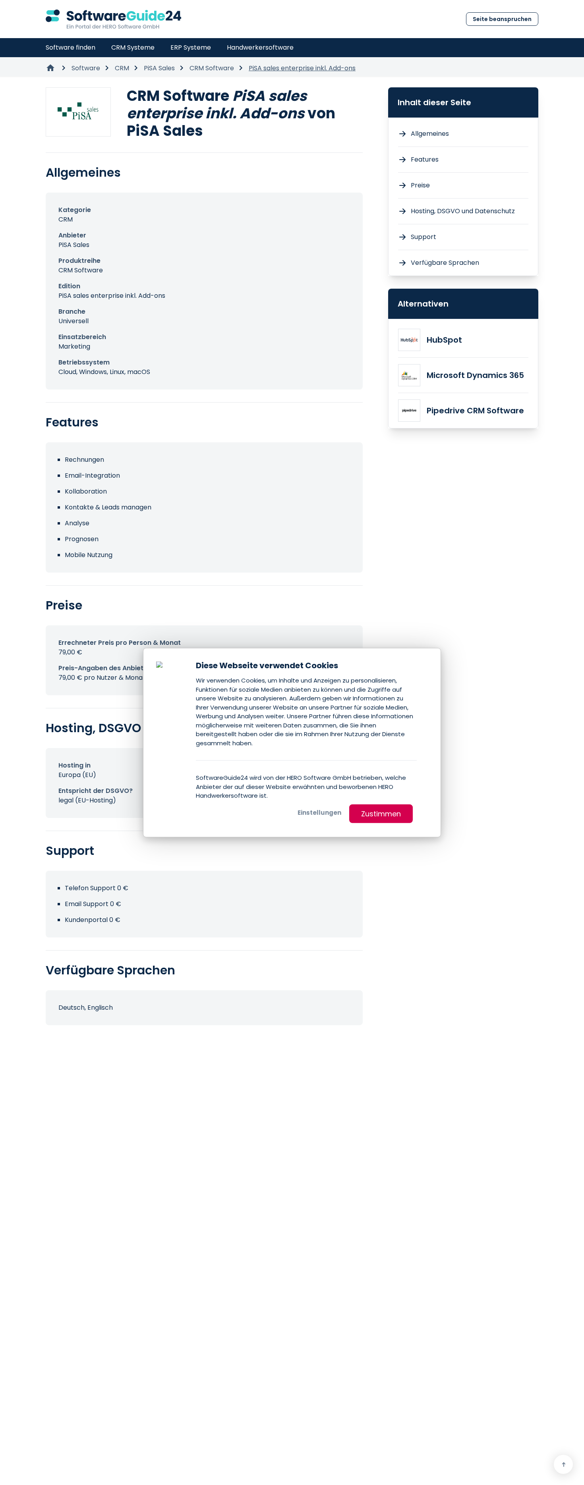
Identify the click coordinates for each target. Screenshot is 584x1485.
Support (423, 236)
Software (86, 68)
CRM (122, 68)
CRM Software (212, 68)
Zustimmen (381, 813)
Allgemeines (430, 133)
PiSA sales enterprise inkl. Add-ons (302, 68)
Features (425, 159)
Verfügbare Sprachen (445, 262)
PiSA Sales (159, 68)
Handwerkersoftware (260, 47)
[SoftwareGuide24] (113, 19)
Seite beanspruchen (502, 19)
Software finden (70, 47)
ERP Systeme (190, 47)
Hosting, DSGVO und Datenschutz (463, 211)
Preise (420, 185)
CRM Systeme (133, 47)
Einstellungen (319, 812)
